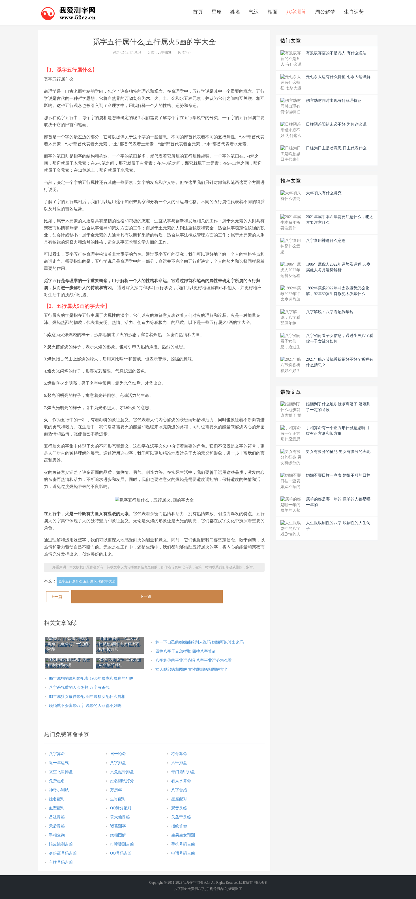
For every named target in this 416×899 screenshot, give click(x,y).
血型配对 (57, 808)
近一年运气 (59, 763)
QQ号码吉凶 (121, 853)
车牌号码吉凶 (61, 862)
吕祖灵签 (57, 817)
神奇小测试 (59, 790)
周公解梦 (325, 12)
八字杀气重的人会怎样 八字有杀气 (79, 687)
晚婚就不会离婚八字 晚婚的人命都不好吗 (85, 706)
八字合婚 (179, 790)
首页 (198, 12)
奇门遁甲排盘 (183, 772)
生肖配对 (118, 799)
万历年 (116, 790)
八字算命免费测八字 (189, 889)
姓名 (235, 12)
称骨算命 (179, 754)
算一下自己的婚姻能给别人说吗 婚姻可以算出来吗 (199, 642)
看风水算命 (181, 781)
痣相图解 (118, 835)
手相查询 (57, 835)
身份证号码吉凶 (63, 853)
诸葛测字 (118, 826)
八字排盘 (118, 763)
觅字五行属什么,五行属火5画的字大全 (87, 581)
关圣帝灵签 (181, 817)
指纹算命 (179, 826)
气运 (254, 12)
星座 (216, 12)
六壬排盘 (179, 763)
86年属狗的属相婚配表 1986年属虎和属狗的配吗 (91, 678)
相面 (272, 12)
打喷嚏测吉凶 (122, 844)
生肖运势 (354, 12)
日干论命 (118, 754)
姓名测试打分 (122, 781)
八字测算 (296, 12)
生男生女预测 (183, 835)
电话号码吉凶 (183, 853)
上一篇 (56, 597)
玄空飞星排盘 (61, 772)
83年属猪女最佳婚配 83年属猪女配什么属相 (87, 696)
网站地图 (260, 883)
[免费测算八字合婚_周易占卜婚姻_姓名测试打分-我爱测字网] (68, 12)
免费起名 (57, 781)
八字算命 (57, 754)
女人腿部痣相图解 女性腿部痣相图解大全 (191, 669)
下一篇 (145, 596)
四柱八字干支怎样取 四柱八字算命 (185, 651)
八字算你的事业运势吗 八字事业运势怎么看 (193, 660)
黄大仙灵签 (120, 817)
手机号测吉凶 (216, 889)
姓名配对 (57, 799)
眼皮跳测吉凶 (61, 844)
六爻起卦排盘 (122, 772)
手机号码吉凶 (183, 844)
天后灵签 (57, 826)
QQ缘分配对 (121, 808)
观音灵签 (179, 808)
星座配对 (179, 799)
